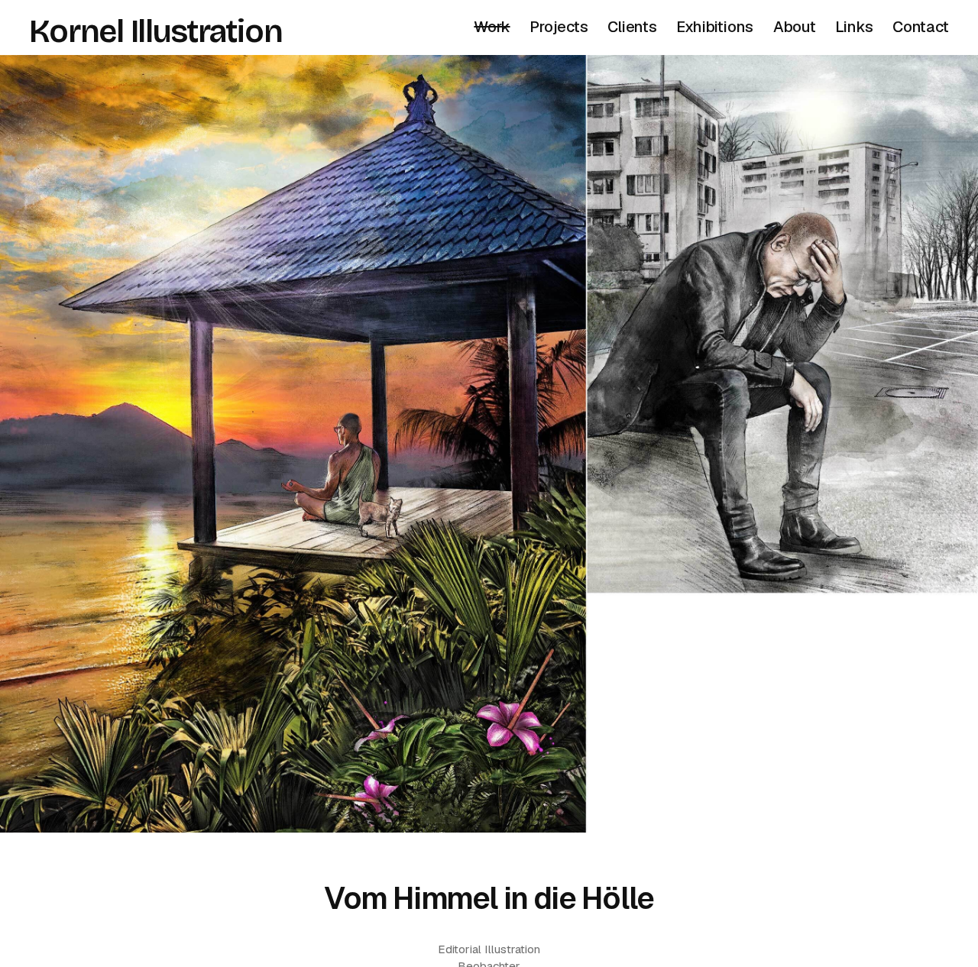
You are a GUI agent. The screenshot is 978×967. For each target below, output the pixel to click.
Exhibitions (714, 26)
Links (854, 26)
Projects (558, 26)
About (794, 26)
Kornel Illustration (155, 31)
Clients (632, 26)
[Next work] (489, 444)
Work (492, 26)
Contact (920, 26)
